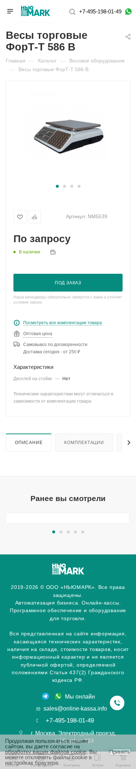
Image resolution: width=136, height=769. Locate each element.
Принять (119, 752)
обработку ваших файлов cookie (45, 752)
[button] (57, 186)
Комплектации (84, 442)
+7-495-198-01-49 (100, 11)
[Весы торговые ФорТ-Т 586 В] (68, 136)
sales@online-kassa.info (75, 708)
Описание (28, 442)
